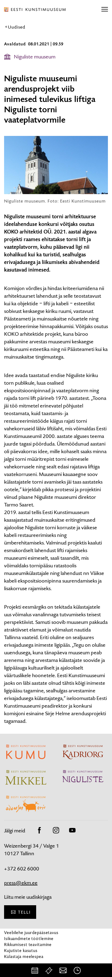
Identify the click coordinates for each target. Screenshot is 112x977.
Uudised (16, 27)
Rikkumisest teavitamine (28, 944)
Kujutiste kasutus (21, 950)
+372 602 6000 (21, 869)
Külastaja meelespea (23, 956)
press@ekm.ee (21, 883)
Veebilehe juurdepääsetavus (31, 932)
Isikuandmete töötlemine (29, 938)
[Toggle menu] (104, 9)
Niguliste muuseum (34, 57)
